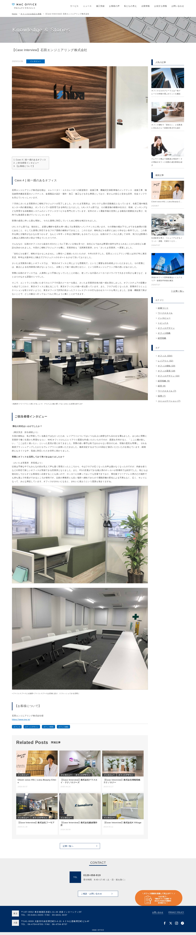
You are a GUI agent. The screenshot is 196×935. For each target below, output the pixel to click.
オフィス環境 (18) (166, 371)
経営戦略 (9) (164, 381)
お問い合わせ (177, 6)
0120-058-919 (92, 875)
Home (14, 14)
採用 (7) (162, 396)
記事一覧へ (178, 291)
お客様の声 (114, 6)
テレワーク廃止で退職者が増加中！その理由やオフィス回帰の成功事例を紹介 (166, 162)
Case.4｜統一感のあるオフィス (31, 160)
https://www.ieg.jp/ (21, 719)
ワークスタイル (165, 313)
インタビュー (35, 61)
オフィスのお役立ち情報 (31, 14)
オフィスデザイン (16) (168, 376)
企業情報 (145, 6)
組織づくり (163, 308)
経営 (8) (162, 386)
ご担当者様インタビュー (27, 163)
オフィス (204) (165, 356)
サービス (74, 6)
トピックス (163, 323)
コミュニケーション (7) (169, 401)
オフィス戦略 (164, 333)
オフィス (16, 727)
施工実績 (100, 6)
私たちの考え (130, 6)
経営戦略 (162, 338)
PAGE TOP (189, 904)
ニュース (87, 6)
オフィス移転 (63, 727)
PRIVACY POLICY (176, 912)
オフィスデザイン (32, 727)
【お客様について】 (25, 166)
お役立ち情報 (160, 6)
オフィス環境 (48, 727)
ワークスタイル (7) (167, 391)
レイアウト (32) (165, 361)
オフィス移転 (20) (166, 366)
